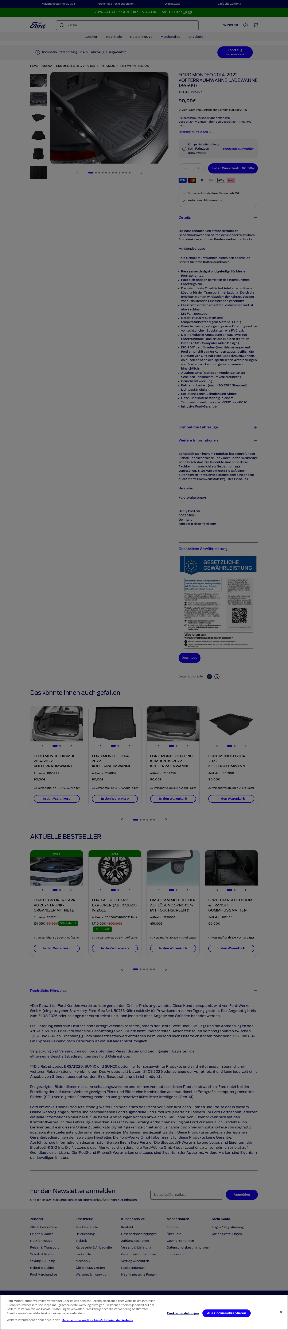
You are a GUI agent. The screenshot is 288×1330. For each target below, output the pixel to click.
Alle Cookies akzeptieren (226, 1313)
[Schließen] (281, 1312)
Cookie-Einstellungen (183, 1313)
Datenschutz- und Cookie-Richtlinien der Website (97, 1320)
